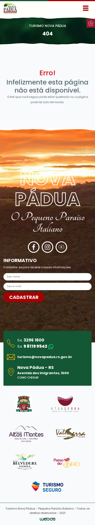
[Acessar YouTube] (61, 247)
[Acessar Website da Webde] (48, 518)
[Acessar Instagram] (47, 247)
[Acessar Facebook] (34, 247)
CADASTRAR (24, 297)
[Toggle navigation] (86, 8)
